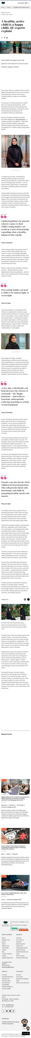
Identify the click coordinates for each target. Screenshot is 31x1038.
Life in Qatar (19, 976)
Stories (9, 7)
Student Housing (20, 950)
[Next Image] (28, 599)
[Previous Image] (25, 599)
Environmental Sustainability (6, 983)
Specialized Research (7, 976)
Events (4, 944)
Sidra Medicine (20, 119)
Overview (18, 938)
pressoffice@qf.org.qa (8, 967)
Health (8, 854)
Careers (4, 950)
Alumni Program (20, 955)
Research (12, 805)
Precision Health (6, 988)
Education (4, 805)
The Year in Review (7, 953)
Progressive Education (22, 957)
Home (2, 7)
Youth (3, 899)
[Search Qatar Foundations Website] (28, 3)
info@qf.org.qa (10, 1005)
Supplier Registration (7, 957)
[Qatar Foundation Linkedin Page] (10, 1011)
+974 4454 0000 (8, 1006)
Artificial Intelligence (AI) (8, 807)
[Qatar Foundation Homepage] (3, 3)
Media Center (5, 946)
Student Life (19, 946)
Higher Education (20, 944)
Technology (20, 805)
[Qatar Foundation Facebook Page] (6, 1011)
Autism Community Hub (22, 982)
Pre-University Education (20, 941)
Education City (6, 940)
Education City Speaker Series (22, 979)
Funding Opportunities (22, 948)
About (3, 938)
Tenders (4, 955)
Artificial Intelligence (7, 986)
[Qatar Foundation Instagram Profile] (13, 1011)
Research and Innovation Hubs (6, 979)
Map (3, 951)
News (2, 854)
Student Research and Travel (22, 952)
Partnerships (5, 948)
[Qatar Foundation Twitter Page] (3, 1011)
